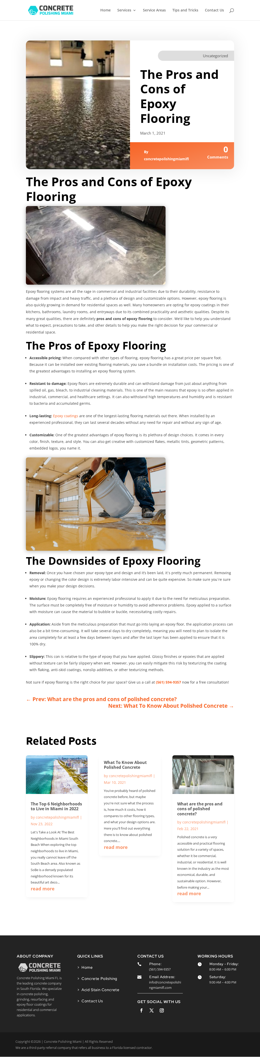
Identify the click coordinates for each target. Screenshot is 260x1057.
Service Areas (154, 10)
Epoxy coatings (65, 415)
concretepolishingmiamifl (166, 158)
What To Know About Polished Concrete (125, 765)
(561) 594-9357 (168, 682)
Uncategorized (215, 55)
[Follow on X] (152, 1010)
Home (105, 10)
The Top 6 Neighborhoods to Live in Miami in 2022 (56, 806)
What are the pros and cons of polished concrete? (199, 808)
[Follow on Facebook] (141, 1010)
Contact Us (214, 10)
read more (43, 889)
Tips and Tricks (185, 10)
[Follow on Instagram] (162, 1010)
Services (124, 10)
